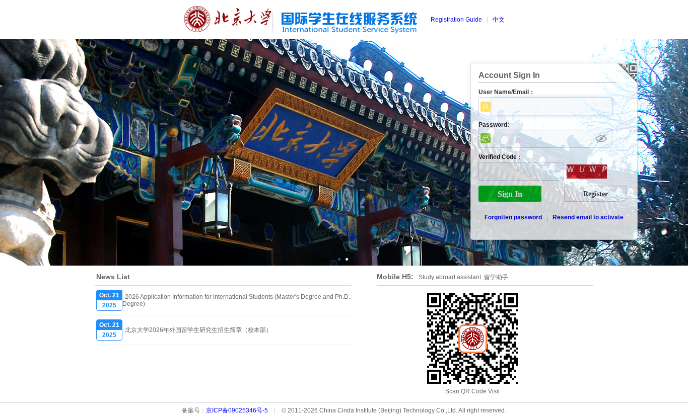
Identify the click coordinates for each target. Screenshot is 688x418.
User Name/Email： (506, 92)
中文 (499, 19)
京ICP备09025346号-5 (237, 410)
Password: (493, 124)
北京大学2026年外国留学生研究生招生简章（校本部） (198, 329)
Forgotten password (513, 217)
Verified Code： (500, 156)
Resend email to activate (588, 217)
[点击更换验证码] (587, 172)
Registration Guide (456, 19)
